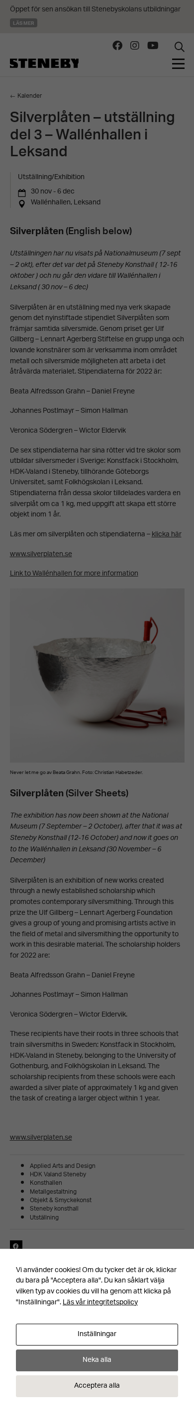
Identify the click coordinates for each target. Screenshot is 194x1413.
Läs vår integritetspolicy (100, 1302)
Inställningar (97, 1334)
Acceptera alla (97, 1386)
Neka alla (97, 1360)
